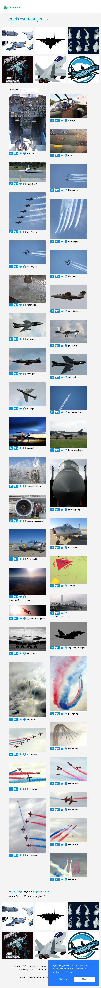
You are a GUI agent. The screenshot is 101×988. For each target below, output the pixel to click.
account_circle (24, 153)
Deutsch (33, 969)
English (23, 969)
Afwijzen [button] (63, 979)
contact (31, 966)
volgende (37, 891)
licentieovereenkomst (47, 966)
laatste (46, 891)
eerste (12, 891)
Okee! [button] (84, 979)
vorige (19, 891)
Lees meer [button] (69, 972)
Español (43, 969)
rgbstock (15, 8)
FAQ (24, 966)
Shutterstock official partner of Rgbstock (35, 977)
